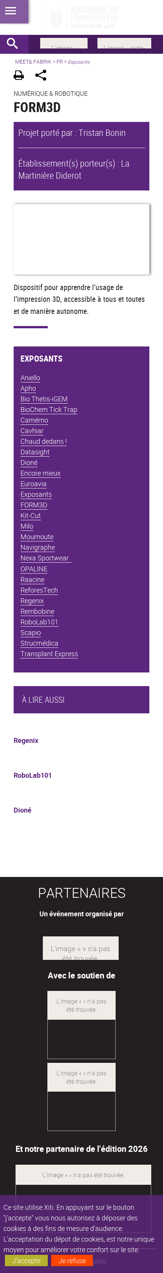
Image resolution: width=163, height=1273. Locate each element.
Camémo (34, 419)
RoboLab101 (33, 775)
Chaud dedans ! (43, 441)
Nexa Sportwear (46, 557)
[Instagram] (124, 42)
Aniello (30, 377)
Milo (26, 525)
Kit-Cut (30, 515)
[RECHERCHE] (15, 44)
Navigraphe (37, 547)
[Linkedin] (64, 42)
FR (59, 61)
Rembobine (37, 611)
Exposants (36, 494)
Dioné (22, 809)
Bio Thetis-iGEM (44, 398)
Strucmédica (39, 642)
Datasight (35, 451)
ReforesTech (39, 589)
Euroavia (33, 483)
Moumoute (36, 536)
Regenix (26, 740)
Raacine (32, 579)
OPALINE (33, 568)
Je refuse (72, 1260)
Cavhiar (32, 430)
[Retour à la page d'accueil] (81, 17)
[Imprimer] (21, 76)
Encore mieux (40, 472)
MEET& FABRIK (33, 61)
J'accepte (26, 1260)
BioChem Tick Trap (48, 409)
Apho (28, 388)
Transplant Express (49, 653)
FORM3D (33, 504)
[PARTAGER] (43, 76)
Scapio (30, 632)
